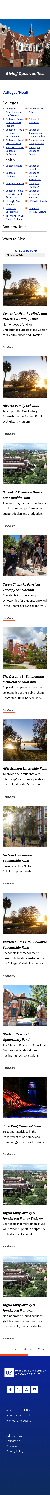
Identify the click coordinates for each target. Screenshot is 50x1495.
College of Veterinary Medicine (34, 194)
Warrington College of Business (34, 151)
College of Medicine (11, 175)
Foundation (13, 1441)
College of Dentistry (34, 167)
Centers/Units (14, 226)
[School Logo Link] (23, 1373)
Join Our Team (15, 1435)
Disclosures (13, 1446)
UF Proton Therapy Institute (37, 210)
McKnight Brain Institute (13, 203)
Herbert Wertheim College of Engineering (15, 151)
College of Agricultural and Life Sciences (14, 112)
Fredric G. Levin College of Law (36, 142)
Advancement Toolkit (19, 1415)
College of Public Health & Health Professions (14, 194)
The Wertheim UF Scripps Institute (14, 217)
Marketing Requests (18, 1420)
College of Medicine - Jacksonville (35, 176)
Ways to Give (13, 238)
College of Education (34, 121)
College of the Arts (36, 110)
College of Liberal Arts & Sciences (15, 142)
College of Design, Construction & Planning (15, 122)
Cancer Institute (14, 165)
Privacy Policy (14, 1451)
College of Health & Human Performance (15, 133)
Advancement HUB (18, 1410)
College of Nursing (15, 183)
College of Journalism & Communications (37, 133)
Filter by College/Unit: (25, 250)
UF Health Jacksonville (12, 210)
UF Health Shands (38, 201)
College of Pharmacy (34, 185)
